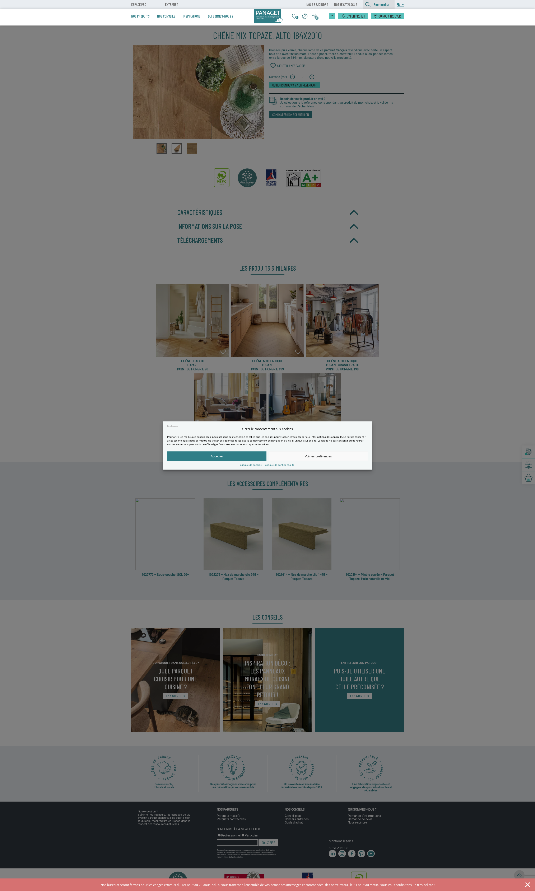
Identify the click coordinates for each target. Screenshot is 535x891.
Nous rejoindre (317, 4)
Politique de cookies (250, 465)
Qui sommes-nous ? (220, 16)
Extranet (171, 4)
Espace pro (138, 4)
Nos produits (140, 16)
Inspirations (191, 16)
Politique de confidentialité (279, 465)
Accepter (217, 456)
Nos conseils (166, 16)
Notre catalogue (345, 4)
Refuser (172, 426)
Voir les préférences (318, 456)
